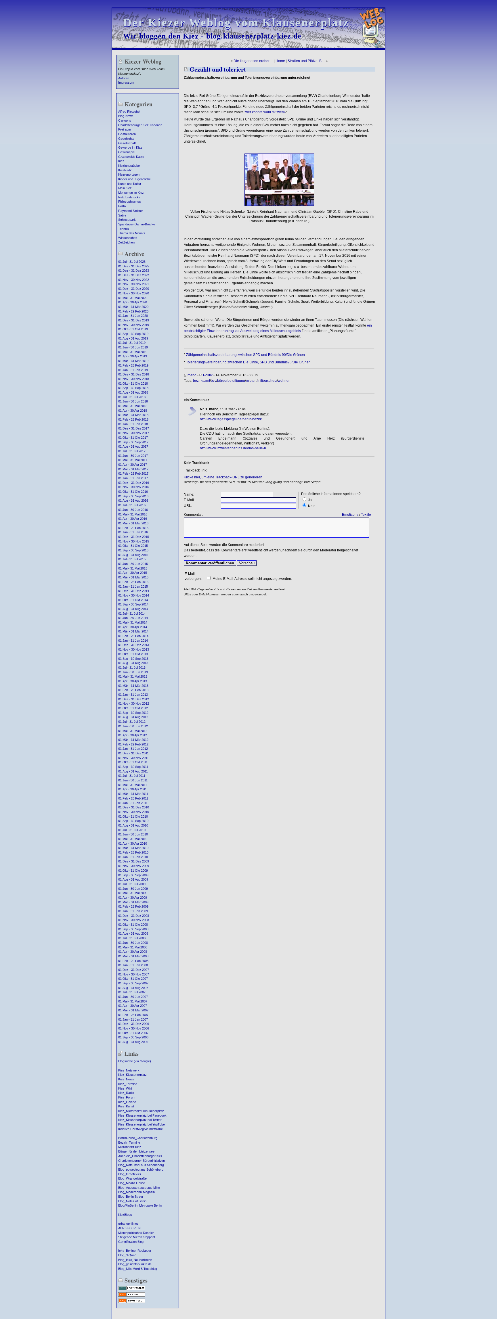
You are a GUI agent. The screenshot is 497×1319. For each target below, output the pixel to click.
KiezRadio (125, 170)
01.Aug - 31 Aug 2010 (133, 825)
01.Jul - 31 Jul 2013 (132, 667)
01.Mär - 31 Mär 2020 (133, 306)
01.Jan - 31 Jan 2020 (133, 315)
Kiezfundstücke (129, 165)
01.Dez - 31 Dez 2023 (133, 270)
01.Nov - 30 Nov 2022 (133, 279)
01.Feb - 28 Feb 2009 (133, 906)
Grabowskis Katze (131, 156)
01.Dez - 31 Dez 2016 (133, 482)
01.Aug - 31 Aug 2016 (133, 500)
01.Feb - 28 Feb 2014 (133, 636)
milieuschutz (267, 381)
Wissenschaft (127, 237)
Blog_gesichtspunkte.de (135, 1264)
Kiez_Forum (126, 1097)
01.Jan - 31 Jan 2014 (133, 640)
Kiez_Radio (126, 1092)
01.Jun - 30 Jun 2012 (133, 726)
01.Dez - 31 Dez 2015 (133, 536)
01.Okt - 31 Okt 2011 (133, 762)
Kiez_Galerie (127, 1102)
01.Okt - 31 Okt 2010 (133, 816)
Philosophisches (129, 201)
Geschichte (126, 138)
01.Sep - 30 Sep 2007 (133, 983)
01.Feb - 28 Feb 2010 (133, 852)
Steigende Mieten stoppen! (136, 1237)
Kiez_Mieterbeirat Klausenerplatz (141, 1111)
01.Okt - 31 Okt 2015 (133, 545)
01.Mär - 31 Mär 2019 (133, 361)
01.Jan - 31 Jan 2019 (133, 370)
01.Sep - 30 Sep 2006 (133, 1037)
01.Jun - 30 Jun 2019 (133, 347)
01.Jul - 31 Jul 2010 (132, 830)
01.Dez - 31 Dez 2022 (133, 275)
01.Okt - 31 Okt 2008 (133, 924)
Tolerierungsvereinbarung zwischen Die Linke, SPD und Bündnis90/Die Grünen (248, 362)
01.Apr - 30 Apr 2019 (132, 356)
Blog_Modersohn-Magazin (136, 1192)
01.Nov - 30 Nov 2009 (133, 866)
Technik (123, 229)
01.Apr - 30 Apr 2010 (132, 843)
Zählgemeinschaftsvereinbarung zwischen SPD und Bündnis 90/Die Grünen (245, 355)
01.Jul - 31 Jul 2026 (132, 261)
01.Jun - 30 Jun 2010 (133, 834)
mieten (251, 381)
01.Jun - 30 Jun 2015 (133, 563)
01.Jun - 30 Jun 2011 (133, 780)
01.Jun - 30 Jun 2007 (133, 996)
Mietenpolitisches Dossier (136, 1232)
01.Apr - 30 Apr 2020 (132, 302)
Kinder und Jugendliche (134, 179)
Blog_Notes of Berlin (132, 1201)
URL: (188, 506)
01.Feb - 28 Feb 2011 (133, 798)
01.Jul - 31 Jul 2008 (132, 938)
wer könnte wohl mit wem (265, 112)
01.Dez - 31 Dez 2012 (133, 699)
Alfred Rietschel (129, 111)
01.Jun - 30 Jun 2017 (133, 455)
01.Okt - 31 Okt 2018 (133, 383)
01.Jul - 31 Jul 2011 (131, 775)
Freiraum (124, 129)
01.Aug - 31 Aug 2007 (133, 988)
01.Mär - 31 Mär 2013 (133, 685)
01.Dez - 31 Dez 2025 (133, 266)
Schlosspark (127, 219)
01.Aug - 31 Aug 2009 (133, 879)
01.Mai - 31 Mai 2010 (132, 839)
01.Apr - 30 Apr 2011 (132, 789)
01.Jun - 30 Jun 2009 (133, 888)
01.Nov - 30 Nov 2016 (133, 487)
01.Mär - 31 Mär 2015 (133, 577)
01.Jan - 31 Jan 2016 (133, 532)
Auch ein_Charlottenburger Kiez (140, 1156)
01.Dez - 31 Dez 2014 (133, 591)
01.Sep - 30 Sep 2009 (133, 875)
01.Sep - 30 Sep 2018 (133, 388)
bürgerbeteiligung (231, 381)
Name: (189, 494)
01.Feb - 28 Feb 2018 (133, 419)
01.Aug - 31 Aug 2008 (133, 933)
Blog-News (125, 116)
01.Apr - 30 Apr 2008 (132, 951)
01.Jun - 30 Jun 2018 (133, 401)
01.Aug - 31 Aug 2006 (133, 1042)
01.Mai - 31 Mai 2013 (132, 676)
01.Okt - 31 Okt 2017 (133, 437)
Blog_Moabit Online (131, 1183)
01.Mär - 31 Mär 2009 (133, 902)
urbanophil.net (128, 1223)
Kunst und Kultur (129, 183)
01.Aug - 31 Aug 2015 (133, 555)
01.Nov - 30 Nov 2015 (133, 541)
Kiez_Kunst (126, 1106)
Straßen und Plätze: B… (306, 61)
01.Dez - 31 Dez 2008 (133, 915)
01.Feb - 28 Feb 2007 (133, 1015)
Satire (122, 215)
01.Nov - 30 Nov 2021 (133, 284)
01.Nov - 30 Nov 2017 (133, 433)
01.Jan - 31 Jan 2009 (133, 911)
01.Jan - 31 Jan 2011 (133, 803)
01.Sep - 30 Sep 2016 (133, 496)
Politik (122, 206)
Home (280, 61)
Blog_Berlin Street (130, 1196)
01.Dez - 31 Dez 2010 (133, 807)
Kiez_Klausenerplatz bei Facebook (142, 1115)
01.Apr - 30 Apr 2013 (132, 681)
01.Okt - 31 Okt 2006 (133, 1033)
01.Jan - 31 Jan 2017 (133, 478)
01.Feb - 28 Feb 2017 (133, 473)
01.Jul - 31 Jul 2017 (132, 451)
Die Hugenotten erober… (253, 61)
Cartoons (124, 120)
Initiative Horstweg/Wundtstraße (140, 1129)
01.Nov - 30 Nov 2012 (133, 703)
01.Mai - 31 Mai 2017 (132, 460)
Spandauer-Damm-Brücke (136, 224)
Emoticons (350, 515)
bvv (213, 381)
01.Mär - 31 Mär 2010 (133, 848)
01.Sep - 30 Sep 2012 (133, 712)
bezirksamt (201, 381)
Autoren (123, 78)
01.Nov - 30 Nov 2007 (133, 974)
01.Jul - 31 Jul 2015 (132, 559)
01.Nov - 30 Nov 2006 (133, 1028)
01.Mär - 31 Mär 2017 (133, 469)
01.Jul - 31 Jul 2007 (132, 992)
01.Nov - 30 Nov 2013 (133, 649)
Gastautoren (127, 134)
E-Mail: (189, 500)
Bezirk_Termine (129, 1142)
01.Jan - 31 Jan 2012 (133, 748)
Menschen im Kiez (131, 192)
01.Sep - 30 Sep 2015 (133, 550)
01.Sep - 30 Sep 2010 (133, 821)
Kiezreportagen (128, 174)
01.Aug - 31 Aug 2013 (133, 663)
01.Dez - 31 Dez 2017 (133, 428)
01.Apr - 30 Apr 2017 (132, 464)
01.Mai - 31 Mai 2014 (132, 622)
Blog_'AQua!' (127, 1255)
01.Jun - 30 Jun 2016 (133, 509)
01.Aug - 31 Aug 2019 (133, 338)
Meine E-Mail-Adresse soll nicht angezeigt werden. (252, 579)
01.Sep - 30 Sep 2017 (133, 442)
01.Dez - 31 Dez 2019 (133, 320)
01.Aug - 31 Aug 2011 (133, 771)
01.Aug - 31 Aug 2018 (133, 392)
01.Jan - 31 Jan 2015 (133, 586)
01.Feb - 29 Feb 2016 (133, 528)
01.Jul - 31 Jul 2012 (132, 721)
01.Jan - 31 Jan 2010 (133, 857)
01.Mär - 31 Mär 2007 (133, 1010)
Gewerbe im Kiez (130, 147)
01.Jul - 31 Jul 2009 (132, 884)
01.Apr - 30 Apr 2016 (132, 518)
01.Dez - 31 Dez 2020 (133, 288)
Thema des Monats (131, 233)
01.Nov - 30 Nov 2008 (133, 920)
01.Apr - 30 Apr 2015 (132, 572)
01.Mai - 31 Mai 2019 (132, 352)
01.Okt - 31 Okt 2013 (133, 654)
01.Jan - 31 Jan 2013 (133, 694)
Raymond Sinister (130, 210)
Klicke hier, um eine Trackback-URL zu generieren (223, 477)
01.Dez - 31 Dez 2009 (133, 861)
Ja (310, 500)
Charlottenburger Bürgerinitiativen (141, 1160)
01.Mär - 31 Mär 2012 (133, 739)
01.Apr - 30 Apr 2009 (132, 897)
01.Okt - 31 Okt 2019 (133, 329)
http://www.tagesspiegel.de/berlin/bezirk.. (231, 419)
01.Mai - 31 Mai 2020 (132, 298)
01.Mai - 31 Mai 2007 (132, 1001)
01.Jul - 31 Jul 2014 (132, 613)
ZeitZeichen (126, 242)
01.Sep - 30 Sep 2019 (133, 333)
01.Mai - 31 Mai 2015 (132, 568)
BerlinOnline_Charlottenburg (137, 1138)
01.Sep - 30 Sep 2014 (133, 604)
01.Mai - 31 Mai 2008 (132, 947)
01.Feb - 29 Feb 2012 (133, 744)
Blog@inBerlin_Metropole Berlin (140, 1205)
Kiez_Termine (127, 1084)
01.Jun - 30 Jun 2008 (133, 942)
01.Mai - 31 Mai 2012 (132, 731)
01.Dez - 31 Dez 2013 (133, 645)
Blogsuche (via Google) (134, 1061)
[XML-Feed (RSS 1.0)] (131, 1296)
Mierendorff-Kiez (129, 1147)
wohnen (284, 381)
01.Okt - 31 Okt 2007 (133, 978)
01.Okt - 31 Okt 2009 (133, 870)
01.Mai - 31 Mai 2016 (132, 514)
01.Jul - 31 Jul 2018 (132, 397)
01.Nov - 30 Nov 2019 (133, 325)
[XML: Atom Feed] (131, 1302)
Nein (312, 506)
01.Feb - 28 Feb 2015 (133, 582)
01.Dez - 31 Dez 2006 (133, 1023)
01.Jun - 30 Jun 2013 (133, 672)
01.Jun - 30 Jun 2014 (133, 618)
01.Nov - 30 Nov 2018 (133, 379)
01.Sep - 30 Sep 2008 (133, 929)
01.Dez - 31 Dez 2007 (133, 969)
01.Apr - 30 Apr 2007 (132, 1005)
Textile (366, 515)
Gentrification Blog (131, 1241)
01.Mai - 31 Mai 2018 (132, 406)
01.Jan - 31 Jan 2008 (133, 965)
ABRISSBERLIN (129, 1228)
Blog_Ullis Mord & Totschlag (137, 1268)
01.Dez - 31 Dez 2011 (133, 753)
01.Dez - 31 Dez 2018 (133, 374)
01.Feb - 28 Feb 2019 (133, 365)
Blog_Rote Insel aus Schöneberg (141, 1165)
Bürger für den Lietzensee (136, 1151)
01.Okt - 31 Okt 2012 (133, 708)
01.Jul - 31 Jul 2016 (132, 505)
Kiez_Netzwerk (128, 1070)
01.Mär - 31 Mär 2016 (133, 523)
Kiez (121, 161)
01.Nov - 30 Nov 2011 (133, 758)
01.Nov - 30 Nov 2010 (133, 812)
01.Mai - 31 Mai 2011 (132, 785)
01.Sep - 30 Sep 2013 (133, 658)
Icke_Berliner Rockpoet (134, 1250)
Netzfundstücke (129, 197)
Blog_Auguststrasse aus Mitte (139, 1187)
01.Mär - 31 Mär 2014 (133, 631)
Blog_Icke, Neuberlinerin (135, 1260)
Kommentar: (193, 515)
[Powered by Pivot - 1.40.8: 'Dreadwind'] (131, 1289)
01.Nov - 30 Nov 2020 (133, 293)
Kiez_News (126, 1079)
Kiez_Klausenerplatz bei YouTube (141, 1124)
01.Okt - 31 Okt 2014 (133, 600)
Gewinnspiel (126, 152)
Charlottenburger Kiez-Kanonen (140, 125)
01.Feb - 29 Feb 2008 (133, 961)
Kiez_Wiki (125, 1088)
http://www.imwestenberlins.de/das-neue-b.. (234, 448)
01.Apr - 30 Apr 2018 (132, 410)
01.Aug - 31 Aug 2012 (133, 717)
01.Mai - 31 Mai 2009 (132, 893)
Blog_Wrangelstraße (132, 1178)
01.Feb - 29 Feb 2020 (133, 311)
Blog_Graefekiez (130, 1174)
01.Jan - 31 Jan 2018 (133, 424)
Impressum (126, 82)
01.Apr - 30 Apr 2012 (132, 735)
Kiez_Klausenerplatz (132, 1074)
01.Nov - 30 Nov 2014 (133, 595)
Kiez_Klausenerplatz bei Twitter (140, 1119)
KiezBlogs (125, 1214)
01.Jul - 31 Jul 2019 (132, 342)
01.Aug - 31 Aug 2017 (133, 446)
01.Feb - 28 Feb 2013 (133, 690)
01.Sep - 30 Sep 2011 (133, 766)
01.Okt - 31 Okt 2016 (133, 491)
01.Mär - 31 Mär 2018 (133, 415)
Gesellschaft (127, 143)
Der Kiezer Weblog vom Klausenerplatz (236, 22)
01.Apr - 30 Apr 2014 (132, 627)
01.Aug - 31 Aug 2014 (133, 609)
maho (192, 375)
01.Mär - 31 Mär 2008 (133, 956)
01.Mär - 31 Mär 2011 (133, 793)
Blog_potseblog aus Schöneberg (140, 1169)
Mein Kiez (125, 188)
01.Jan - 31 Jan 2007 (133, 1019)
